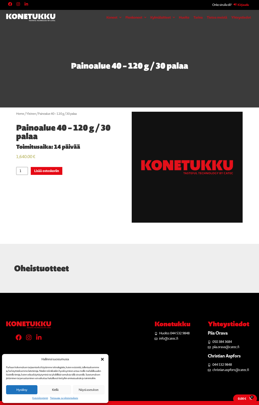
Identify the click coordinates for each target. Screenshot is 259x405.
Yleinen (31, 114)
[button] (102, 359)
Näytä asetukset (89, 390)
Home (20, 114)
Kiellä (55, 390)
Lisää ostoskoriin (46, 171)
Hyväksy (21, 390)
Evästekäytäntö (40, 398)
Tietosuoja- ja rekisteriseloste (64, 398)
